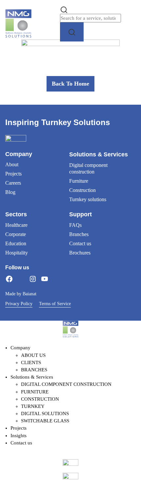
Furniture (78, 181)
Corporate (15, 234)
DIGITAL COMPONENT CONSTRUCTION (66, 384)
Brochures (80, 252)
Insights (18, 435)
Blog (10, 192)
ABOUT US (33, 355)
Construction (82, 190)
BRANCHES (34, 369)
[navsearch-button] (64, 9)
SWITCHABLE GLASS (45, 420)
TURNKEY (33, 406)
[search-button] (72, 31)
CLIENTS (31, 362)
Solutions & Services (31, 377)
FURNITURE (35, 391)
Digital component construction (88, 168)
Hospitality (16, 252)
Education (15, 243)
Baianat (29, 293)
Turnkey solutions (87, 199)
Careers (13, 183)
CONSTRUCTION (40, 399)
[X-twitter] (21, 279)
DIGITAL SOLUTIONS (45, 413)
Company (20, 347)
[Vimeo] (56, 279)
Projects (13, 173)
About (11, 164)
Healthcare (16, 225)
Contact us (80, 243)
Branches (79, 234)
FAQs (75, 225)
